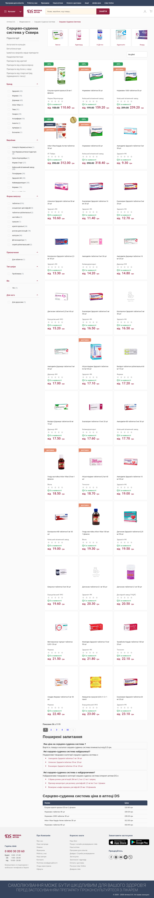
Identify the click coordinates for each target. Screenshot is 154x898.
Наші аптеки (58, 3)
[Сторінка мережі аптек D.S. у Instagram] (116, 857)
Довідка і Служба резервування (82, 853)
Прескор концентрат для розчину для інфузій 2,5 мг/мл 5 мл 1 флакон (76, 783)
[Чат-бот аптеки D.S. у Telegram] (125, 857)
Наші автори (41, 857)
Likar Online (109, 3)
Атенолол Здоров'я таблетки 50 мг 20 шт (65, 762)
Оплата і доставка (74, 3)
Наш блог (73, 841)
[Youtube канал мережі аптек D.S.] (120, 857)
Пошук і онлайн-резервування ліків (83, 844)
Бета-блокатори (14, 49)
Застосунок (74, 857)
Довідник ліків (75, 869)
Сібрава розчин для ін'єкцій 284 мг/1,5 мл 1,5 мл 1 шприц (72, 779)
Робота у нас (32, 3)
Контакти (40, 860)
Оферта (40, 869)
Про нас (40, 841)
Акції (87, 3)
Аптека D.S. (11, 22)
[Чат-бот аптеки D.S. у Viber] (130, 857)
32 (68, 730)
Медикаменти (24, 22)
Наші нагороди (42, 844)
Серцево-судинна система (44, 22)
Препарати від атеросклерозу (20, 65)
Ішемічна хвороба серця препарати (22, 53)
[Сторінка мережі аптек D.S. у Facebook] (111, 857)
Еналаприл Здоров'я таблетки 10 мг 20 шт (65, 766)
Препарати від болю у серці (19, 69)
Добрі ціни (96, 3)
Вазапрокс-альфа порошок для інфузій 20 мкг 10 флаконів (72, 787)
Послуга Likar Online (78, 866)
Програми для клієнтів (14, 3)
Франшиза (45, 3)
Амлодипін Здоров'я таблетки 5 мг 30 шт (65, 758)
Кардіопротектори (15, 57)
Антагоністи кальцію (16, 44)
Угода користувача (44, 866)
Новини (39, 847)
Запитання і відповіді (78, 860)
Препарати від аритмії (17, 61)
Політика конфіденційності (47, 863)
